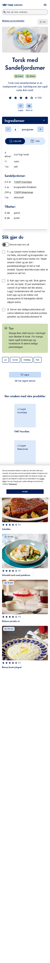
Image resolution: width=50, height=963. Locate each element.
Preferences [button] (13, 484)
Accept (25, 491)
